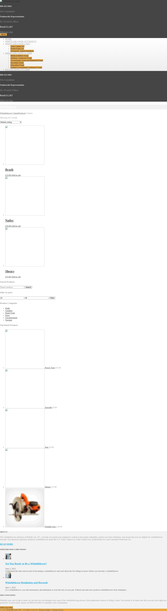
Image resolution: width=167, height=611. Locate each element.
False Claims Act (17, 46)
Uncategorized (11, 318)
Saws (7, 315)
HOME (8, 39)
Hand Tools (10, 313)
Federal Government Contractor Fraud (26, 67)
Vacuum (8, 320)
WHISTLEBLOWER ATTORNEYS (20, 41)
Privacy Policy (45, 610)
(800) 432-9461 (6, 607)
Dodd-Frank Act (17, 48)
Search (28, 287)
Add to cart (16, 175)
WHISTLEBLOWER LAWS (17, 44)
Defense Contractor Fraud (21, 58)
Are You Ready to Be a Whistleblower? (26, 563)
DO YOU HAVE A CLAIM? (17, 70)
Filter (52, 298)
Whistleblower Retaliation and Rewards (26, 582)
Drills (7, 308)
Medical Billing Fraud (19, 55)
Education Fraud (17, 65)
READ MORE (6, 544)
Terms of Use (57, 610)
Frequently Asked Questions (22, 51)
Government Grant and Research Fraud (26, 60)
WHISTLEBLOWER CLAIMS (18, 53)
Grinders (8, 311)
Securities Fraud (17, 63)
